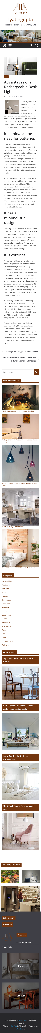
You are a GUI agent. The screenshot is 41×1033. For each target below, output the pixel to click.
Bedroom (5, 589)
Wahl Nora (23, 96)
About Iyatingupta (24, 942)
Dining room (6, 600)
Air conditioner (7, 581)
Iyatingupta (20, 19)
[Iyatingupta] (4, 45)
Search (36, 372)
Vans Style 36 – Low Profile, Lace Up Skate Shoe (19, 568)
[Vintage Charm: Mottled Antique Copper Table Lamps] (20, 426)
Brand (4, 592)
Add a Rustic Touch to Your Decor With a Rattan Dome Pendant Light (19, 359)
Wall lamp (5, 645)
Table (4, 637)
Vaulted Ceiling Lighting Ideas (13, 527)
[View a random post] (36, 45)
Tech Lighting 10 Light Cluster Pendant (21, 351)
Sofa (6, 77)
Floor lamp (6, 604)
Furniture (5, 607)
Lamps (4, 611)
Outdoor (5, 619)
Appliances (6, 585)
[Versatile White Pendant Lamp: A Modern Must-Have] (20, 463)
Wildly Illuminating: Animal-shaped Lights (18, 411)
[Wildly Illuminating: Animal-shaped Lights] (20, 397)
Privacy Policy (7, 947)
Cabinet (5, 596)
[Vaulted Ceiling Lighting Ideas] (20, 507)
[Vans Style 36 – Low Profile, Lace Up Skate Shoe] (20, 548)
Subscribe (7, 924)
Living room (6, 615)
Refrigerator (6, 626)
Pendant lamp (7, 622)
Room (4, 630)
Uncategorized (7, 641)
